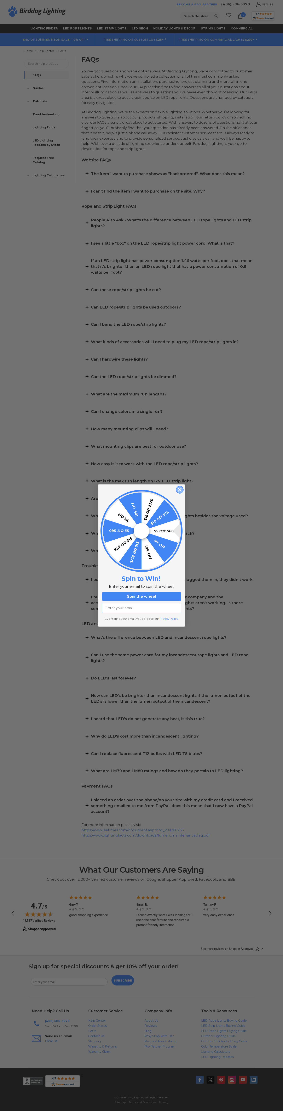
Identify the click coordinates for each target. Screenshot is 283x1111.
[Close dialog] (179, 489)
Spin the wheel (141, 596)
